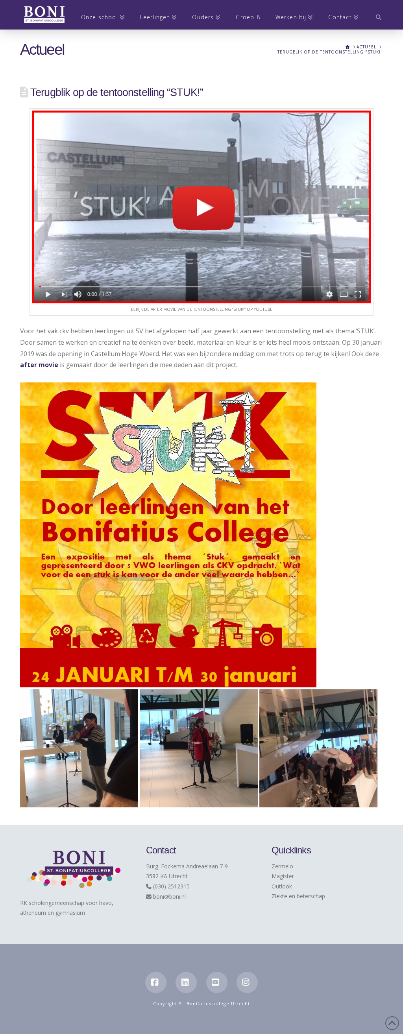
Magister (283, 876)
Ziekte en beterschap (298, 896)
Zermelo (282, 866)
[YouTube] (216, 982)
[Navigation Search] (374, 15)
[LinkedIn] (186, 982)
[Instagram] (247, 982)
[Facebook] (155, 982)
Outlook (282, 886)
